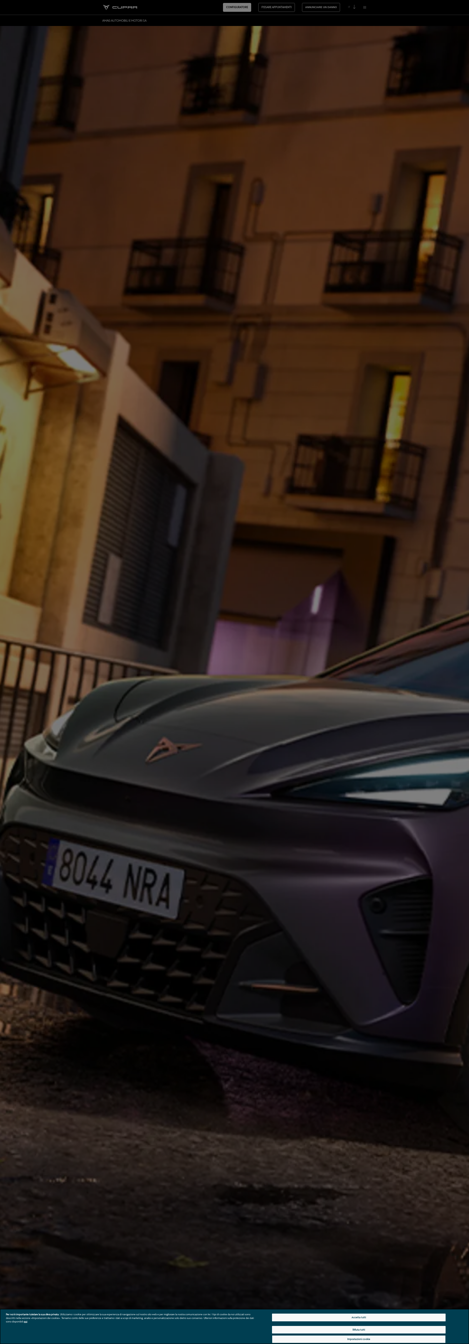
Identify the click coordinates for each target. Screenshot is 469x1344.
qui (25, 1321)
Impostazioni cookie (358, 1339)
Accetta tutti (359, 1317)
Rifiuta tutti (359, 1329)
